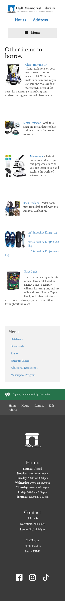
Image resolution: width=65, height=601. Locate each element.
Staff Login (32, 540)
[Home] (31, 9)
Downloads (17, 346)
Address (40, 19)
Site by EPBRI (32, 551)
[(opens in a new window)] (19, 577)
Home (12, 405)
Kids (51, 405)
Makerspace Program (23, 375)
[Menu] (26, 33)
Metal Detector (32, 122)
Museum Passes (20, 360)
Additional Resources (24, 367)
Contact (39, 405)
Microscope (37, 156)
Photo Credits (32, 546)
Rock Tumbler (31, 203)
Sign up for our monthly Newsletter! (31, 394)
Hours (20, 19)
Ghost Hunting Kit (36, 64)
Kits (13, 353)
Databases (17, 339)
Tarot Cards (31, 271)
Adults (13, 410)
